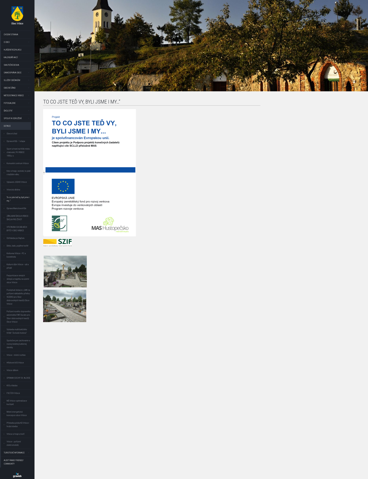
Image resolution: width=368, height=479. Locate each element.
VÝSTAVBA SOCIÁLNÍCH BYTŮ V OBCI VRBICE (17, 229)
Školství (8, 110)
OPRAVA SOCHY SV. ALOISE (18, 378)
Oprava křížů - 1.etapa (16, 141)
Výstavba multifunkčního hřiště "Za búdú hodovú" (17, 331)
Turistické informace (14, 452)
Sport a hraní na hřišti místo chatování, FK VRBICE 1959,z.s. (18, 152)
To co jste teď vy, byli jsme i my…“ (18, 199)
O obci (7, 42)
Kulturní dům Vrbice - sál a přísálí (18, 266)
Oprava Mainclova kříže (16, 208)
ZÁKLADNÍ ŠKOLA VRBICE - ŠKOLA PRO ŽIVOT (18, 218)
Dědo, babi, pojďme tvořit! (17, 245)
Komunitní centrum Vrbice (18, 163)
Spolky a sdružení (13, 118)
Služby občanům (12, 80)
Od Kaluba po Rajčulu (15, 238)
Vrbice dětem (12, 370)
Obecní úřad (10, 88)
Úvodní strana (11, 34)
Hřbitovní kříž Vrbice (15, 362)
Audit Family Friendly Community (13, 462)
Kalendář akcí (11, 57)
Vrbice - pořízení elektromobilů (14, 443)
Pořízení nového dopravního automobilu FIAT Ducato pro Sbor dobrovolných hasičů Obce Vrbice (18, 316)
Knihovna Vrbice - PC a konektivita (16, 255)
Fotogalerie (10, 103)
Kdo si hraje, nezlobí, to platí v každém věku (18, 173)
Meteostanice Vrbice (14, 95)
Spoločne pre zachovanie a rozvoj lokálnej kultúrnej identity (18, 344)
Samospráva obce (12, 72)
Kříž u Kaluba (12, 385)
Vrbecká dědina (13, 189)
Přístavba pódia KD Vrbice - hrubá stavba (18, 425)
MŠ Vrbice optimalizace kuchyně (17, 402)
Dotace (7, 126)
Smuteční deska (11, 65)
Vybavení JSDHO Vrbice (17, 182)
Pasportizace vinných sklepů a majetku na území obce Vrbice (18, 279)
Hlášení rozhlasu (12, 49)
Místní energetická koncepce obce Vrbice (17, 414)
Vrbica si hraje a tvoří (15, 434)
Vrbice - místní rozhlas (16, 355)
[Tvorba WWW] (17, 475)
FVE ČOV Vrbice (13, 393)
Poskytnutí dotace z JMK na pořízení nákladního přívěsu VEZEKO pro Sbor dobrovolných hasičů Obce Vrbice (18, 297)
